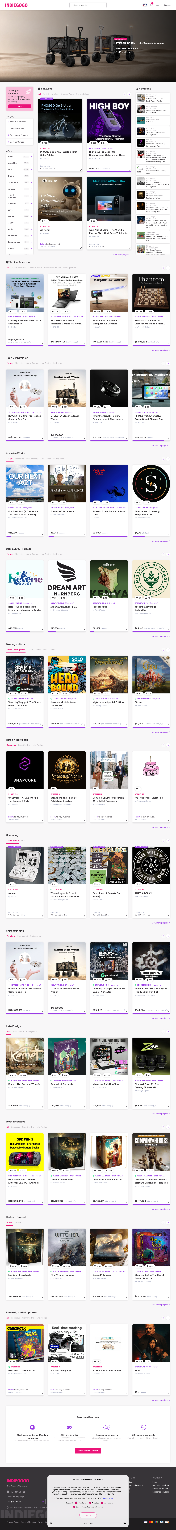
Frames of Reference (62, 511)
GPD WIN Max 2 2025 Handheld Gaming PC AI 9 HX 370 (66, 323)
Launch (19, 106)
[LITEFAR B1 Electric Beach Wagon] (67, 388)
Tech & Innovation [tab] (50, 94)
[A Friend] (60, 199)
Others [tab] (52, 650)
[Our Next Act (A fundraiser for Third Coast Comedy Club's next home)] (25, 483)
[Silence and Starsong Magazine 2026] (151, 483)
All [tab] (39, 94)
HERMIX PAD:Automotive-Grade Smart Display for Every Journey (148, 419)
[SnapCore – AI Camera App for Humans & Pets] (25, 770)
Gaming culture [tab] (69, 268)
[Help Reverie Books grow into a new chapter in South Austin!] (25, 579)
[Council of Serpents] (67, 1056)
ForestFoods (100, 606)
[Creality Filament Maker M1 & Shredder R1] (25, 293)
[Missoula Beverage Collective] (151, 579)
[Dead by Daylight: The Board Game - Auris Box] (25, 674)
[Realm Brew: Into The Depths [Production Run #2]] (151, 961)
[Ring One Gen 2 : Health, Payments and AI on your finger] (109, 388)
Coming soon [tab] (12, 840)
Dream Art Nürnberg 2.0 (64, 606)
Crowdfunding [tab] (32, 363)
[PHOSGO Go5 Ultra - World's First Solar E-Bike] (60, 121)
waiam (11, 893)
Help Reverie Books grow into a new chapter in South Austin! (24, 610)
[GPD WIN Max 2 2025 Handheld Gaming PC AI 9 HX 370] (67, 293)
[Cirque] (151, 674)
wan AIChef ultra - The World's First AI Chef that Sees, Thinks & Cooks (107, 233)
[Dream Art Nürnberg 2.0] (67, 579)
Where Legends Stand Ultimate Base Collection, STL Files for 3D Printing (65, 896)
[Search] (72, 5)
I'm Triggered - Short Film (149, 797)
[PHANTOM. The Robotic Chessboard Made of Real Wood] (151, 293)
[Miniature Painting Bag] (109, 1056)
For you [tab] (9, 363)
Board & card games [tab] (15, 650)
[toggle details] (82, 171)
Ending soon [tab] (58, 363)
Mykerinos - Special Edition (108, 702)
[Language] (144, 5)
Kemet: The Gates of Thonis (24, 1084)
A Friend (45, 229)
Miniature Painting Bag (106, 1084)
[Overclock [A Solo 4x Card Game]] (109, 865)
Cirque (138, 702)
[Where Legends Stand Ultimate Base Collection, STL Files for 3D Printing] (67, 865)
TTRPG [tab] (30, 650)
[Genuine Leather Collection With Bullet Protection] (109, 770)
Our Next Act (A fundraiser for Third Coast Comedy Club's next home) (23, 514)
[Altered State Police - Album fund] (109, 483)
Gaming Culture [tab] (82, 94)
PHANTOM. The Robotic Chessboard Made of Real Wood (149, 323)
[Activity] (151, 5)
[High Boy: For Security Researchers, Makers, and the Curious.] (109, 121)
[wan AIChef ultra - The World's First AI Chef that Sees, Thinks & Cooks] (109, 199)
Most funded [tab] (22, 936)
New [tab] (23, 840)
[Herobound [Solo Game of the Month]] (67, 674)
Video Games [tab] (41, 650)
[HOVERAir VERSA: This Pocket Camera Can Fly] (25, 388)
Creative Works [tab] (67, 94)
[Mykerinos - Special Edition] (109, 674)
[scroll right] (129, 94)
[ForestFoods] (109, 579)
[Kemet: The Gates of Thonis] (25, 1056)
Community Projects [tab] (52, 268)
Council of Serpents (62, 1084)
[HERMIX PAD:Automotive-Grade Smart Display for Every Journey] (151, 388)
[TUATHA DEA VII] (151, 865)
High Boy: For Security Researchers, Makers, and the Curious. (106, 155)
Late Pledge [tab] (46, 363)
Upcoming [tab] (19, 363)
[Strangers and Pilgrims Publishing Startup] (67, 770)
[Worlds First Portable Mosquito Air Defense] (109, 293)
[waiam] (25, 865)
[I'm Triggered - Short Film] (151, 770)
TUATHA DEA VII (143, 893)
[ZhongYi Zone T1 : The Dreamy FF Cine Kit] (151, 1056)
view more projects (121, 254)
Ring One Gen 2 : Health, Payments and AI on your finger (107, 419)
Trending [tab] (10, 936)
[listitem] (19, 156)
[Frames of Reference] (67, 483)
